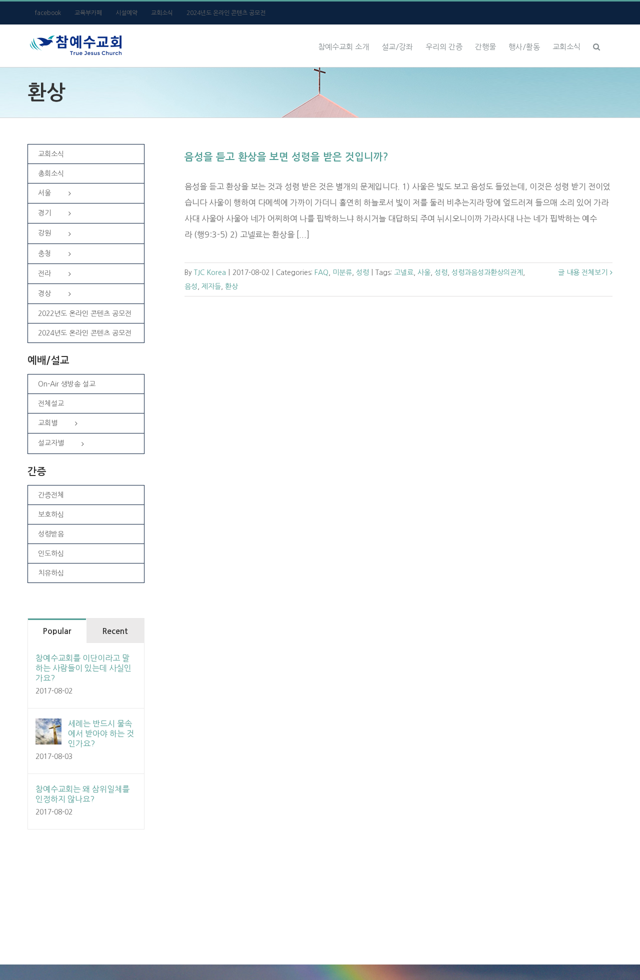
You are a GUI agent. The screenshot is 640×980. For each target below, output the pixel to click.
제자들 (211, 286)
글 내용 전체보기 (583, 272)
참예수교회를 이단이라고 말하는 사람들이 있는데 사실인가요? (84, 668)
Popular (56, 631)
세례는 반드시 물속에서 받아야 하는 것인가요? (101, 734)
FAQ (321, 272)
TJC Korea (210, 272)
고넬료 (404, 272)
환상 (231, 286)
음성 (191, 286)
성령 (362, 272)
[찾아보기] (596, 45)
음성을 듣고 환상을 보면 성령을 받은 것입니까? (286, 157)
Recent (115, 631)
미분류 (342, 272)
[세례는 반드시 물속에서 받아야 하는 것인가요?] (49, 726)
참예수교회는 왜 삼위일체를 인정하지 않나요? (83, 794)
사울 (424, 272)
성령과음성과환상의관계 (487, 272)
